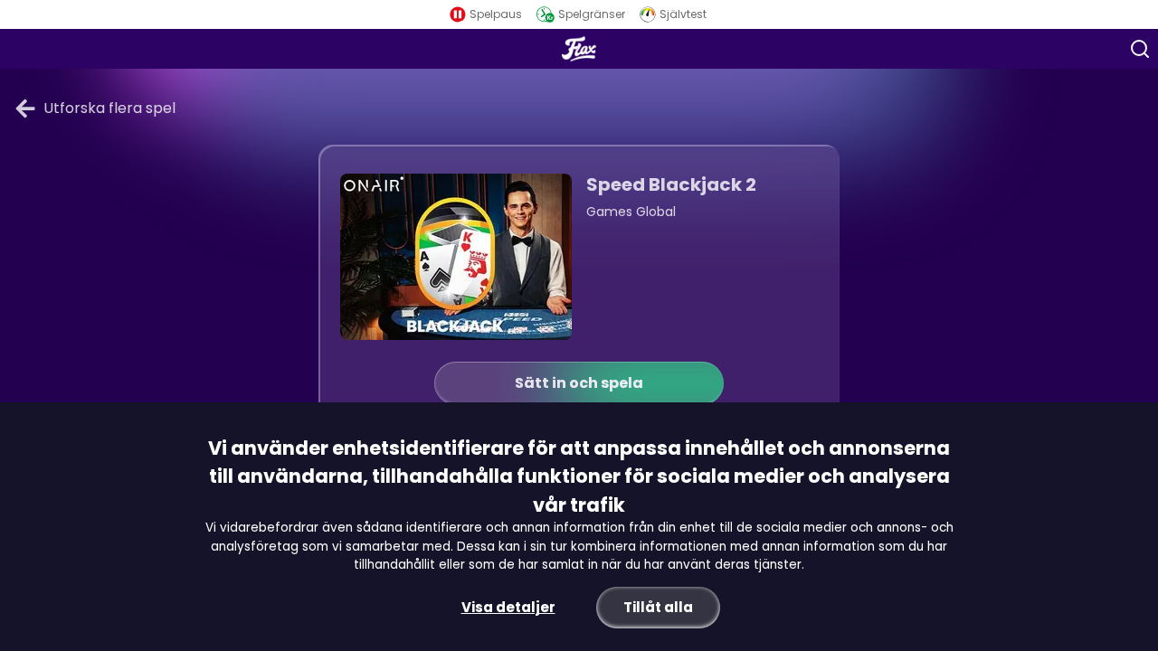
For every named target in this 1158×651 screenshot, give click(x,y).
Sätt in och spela (579, 383)
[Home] (579, 48)
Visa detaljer (508, 607)
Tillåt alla (658, 607)
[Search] (1140, 49)
